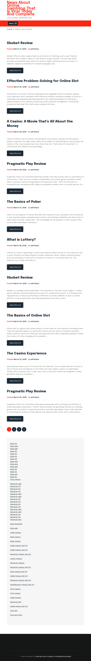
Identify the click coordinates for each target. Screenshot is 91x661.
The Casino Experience (26, 353)
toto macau (15, 479)
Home (9, 29)
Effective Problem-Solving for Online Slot (43, 81)
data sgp (14, 446)
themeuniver (41, 656)
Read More (14, 70)
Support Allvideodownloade (59, 656)
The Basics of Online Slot (28, 315)
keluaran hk (15, 486)
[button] (13, 23)
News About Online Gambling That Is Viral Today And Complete (21, 8)
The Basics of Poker (24, 202)
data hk (13, 443)
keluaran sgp (15, 484)
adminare (35, 49)
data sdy (14, 474)
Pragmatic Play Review (26, 164)
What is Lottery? (21, 239)
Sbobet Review (20, 43)
